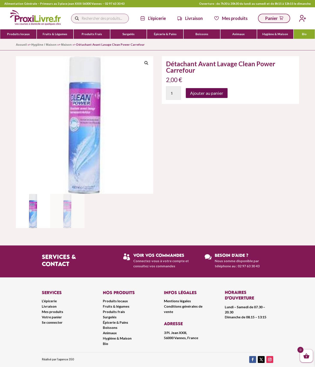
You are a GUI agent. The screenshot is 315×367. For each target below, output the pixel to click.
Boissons (201, 34)
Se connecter (52, 322)
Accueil (21, 44)
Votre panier (52, 317)
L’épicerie (157, 18)
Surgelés (128, 34)
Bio (304, 34)
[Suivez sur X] (261, 359)
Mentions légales (177, 301)
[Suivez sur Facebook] (252, 359)
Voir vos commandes (158, 255)
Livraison (49, 306)
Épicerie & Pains (165, 34)
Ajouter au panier (206, 93)
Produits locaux (18, 34)
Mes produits (52, 312)
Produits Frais (92, 34)
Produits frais (114, 312)
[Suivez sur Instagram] (269, 359)
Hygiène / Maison (44, 44)
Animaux (238, 34)
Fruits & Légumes (55, 34)
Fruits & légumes (116, 306)
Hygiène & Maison (275, 34)
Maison (66, 44)
